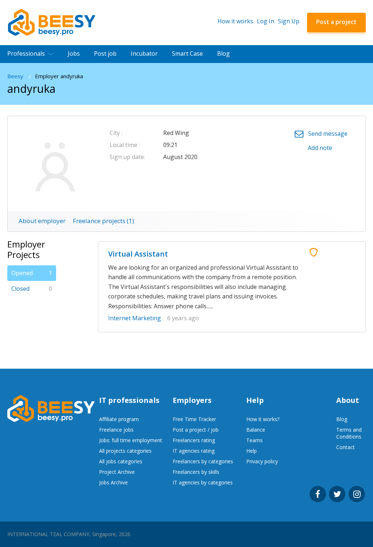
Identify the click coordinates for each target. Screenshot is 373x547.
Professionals (26, 53)
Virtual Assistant (138, 254)
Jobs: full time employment (130, 440)
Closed (31, 289)
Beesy (15, 76)
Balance (255, 429)
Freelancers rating (194, 440)
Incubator (144, 53)
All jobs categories (120, 461)
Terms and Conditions (349, 433)
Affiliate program (119, 419)
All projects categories (125, 450)
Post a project (336, 22)
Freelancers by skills (196, 471)
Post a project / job (196, 429)
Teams (254, 440)
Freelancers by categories (203, 461)
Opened (31, 273)
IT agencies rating (194, 450)
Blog (223, 53)
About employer (42, 221)
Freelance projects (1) (103, 221)
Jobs (74, 53)
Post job (105, 53)
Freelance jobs (116, 429)
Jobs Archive (113, 482)
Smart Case (187, 53)
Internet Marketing (134, 318)
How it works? (262, 419)
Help (251, 450)
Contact (345, 447)
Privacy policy (262, 461)
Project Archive (117, 471)
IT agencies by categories (203, 482)
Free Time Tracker (194, 419)
